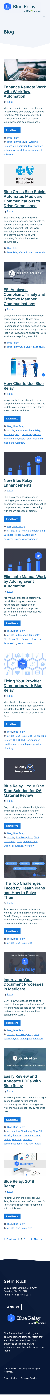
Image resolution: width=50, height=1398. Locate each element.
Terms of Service (29, 1378)
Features (16, 1139)
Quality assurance (13, 845)
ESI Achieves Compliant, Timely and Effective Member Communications (24, 296)
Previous (10, 1239)
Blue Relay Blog (15, 141)
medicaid (38, 438)
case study (39, 252)
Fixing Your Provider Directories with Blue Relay (23, 686)
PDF (25, 1143)
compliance (33, 740)
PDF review (35, 1143)
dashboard (9, 841)
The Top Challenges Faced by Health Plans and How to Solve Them (24, 890)
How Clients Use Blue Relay (24, 386)
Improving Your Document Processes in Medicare (24, 984)
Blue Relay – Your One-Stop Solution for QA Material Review (25, 791)
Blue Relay (13, 137)
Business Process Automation (20, 534)
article (10, 430)
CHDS (16, 740)
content (27, 1135)
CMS (23, 740)
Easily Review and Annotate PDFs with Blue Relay (22, 1081)
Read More (12, 130)
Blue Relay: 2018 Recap (19, 1183)
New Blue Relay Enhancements (18, 482)
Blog (9, 426)
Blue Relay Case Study (19, 252)
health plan (25, 438)
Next (38, 1239)
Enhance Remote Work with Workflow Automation (25, 92)
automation (22, 430)
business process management (21, 539)
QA (36, 841)
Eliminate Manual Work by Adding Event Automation (25, 581)
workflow (20, 442)
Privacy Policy (10, 1378)
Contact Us (12, 1306)
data (19, 841)
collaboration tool (22, 146)
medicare (9, 442)
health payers (24, 643)
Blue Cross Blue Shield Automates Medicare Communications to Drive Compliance (25, 198)
